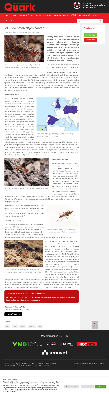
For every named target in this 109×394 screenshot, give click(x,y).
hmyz (15, 326)
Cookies (28, 365)
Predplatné (84, 15)
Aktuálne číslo (26, 15)
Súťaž (73, 15)
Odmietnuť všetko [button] (87, 387)
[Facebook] (6, 20)
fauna (7, 326)
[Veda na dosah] (27, 344)
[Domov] (6, 15)
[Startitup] (50, 344)
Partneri (35, 365)
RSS (40, 365)
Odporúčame (60, 15)
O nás (13, 15)
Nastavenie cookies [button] (72, 387)
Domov (6, 363)
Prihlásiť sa (90, 35)
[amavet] (54, 352)
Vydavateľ (25, 363)
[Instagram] (11, 20)
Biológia (24, 32)
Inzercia (40, 363)
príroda (22, 326)
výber (40, 326)
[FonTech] (66, 344)
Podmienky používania (51, 363)
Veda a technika (43, 15)
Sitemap (46, 365)
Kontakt (96, 15)
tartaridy (32, 326)
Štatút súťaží (20, 365)
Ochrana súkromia (9, 365)
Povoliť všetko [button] (100, 387)
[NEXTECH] (87, 344)
